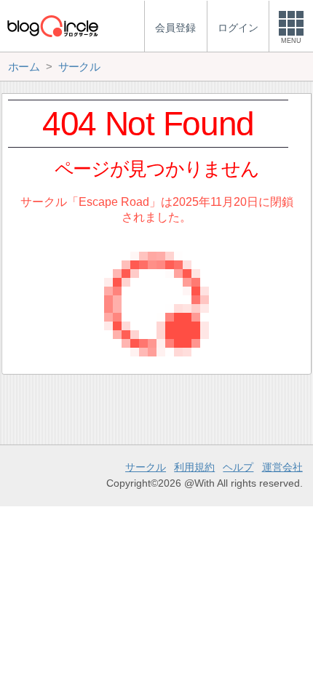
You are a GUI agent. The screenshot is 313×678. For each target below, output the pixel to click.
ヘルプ (238, 467)
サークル (145, 467)
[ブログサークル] (52, 26)
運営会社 (282, 467)
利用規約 (194, 467)
